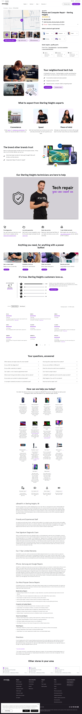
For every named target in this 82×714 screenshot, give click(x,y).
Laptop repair (34, 427)
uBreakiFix (7, 0)
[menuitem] (26, 4)
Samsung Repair (35, 404)
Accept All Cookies (34, 710)
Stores (73, 0)
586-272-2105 (47, 19)
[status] (17, 318)
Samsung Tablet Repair (21, 629)
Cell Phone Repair (20, 592)
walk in (9, 130)
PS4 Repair (19, 619)
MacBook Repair (20, 613)
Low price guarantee (62, 47)
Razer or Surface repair (47, 428)
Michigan (10, 8)
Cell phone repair (58, 404)
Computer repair (59, 427)
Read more (16, 320)
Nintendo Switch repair (22, 450)
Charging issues (59, 491)
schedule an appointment (18, 130)
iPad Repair (19, 627)
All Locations (6, 8)
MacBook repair (23, 427)
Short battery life (34, 491)
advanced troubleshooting (10, 235)
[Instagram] (69, 706)
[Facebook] (73, 706)
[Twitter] (71, 706)
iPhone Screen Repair (21, 599)
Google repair (46, 404)
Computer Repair (20, 605)
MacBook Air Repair (20, 609)
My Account (78, 0)
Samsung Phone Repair (21, 601)
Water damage (47, 491)
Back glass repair (22, 491)
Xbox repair (47, 449)
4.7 (49, 16)
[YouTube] (75, 706)
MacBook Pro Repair (21, 611)
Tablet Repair (19, 631)
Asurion (3, 0)
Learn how (25, 235)
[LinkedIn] (77, 706)
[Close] (38, 704)
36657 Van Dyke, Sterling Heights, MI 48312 (54, 22)
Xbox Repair (19, 623)
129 (45, 344)
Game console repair (59, 450)
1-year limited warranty (47, 49)
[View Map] (22, 20)
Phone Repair (19, 597)
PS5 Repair (19, 621)
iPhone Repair (22, 404)
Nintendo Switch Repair (21, 617)
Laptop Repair (19, 607)
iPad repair (35, 471)
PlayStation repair (34, 449)
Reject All (26, 710)
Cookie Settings (7, 710)
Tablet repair (46, 471)
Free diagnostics (52, 47)
